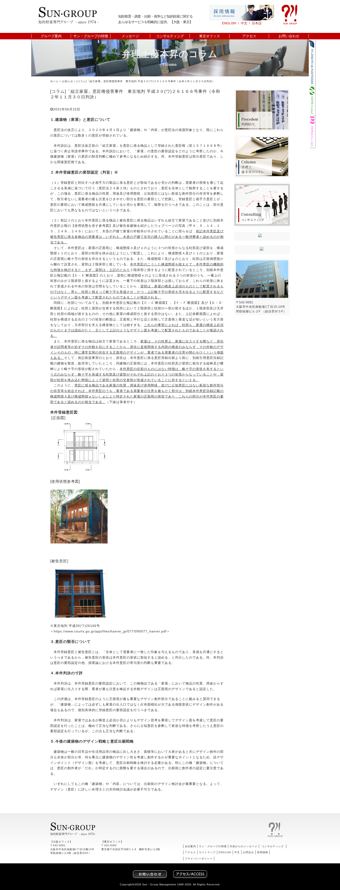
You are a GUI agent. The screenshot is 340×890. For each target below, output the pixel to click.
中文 (244, 23)
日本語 (257, 23)
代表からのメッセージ (243, 846)
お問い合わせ (288, 36)
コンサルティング (170, 36)
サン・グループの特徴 (90, 36)
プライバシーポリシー (199, 858)
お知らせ (67, 81)
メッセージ (130, 36)
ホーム (54, 81)
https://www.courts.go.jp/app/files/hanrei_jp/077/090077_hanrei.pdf (110, 631)
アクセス (249, 36)
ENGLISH (229, 23)
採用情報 (262, 852)
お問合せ (248, 852)
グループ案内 (51, 36)
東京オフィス (209, 36)
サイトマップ (207, 852)
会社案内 (190, 846)
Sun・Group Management (159, 884)
